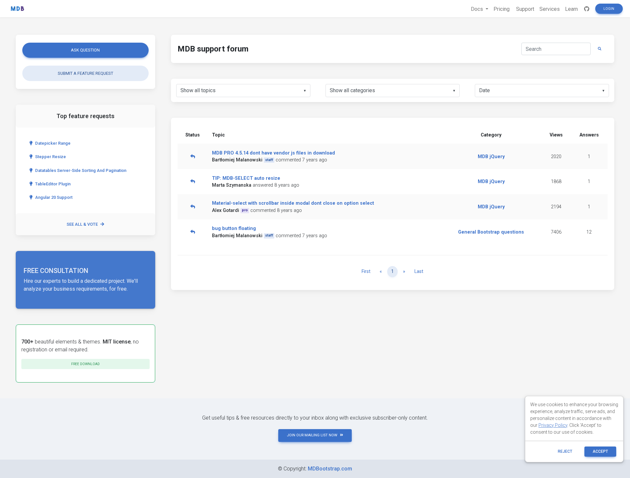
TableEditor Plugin (53, 183)
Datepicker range (53, 143)
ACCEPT (600, 451)
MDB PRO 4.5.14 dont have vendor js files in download (273, 153)
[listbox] (243, 90)
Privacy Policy (552, 425)
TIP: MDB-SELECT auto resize (246, 178)
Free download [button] (85, 364)
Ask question (85, 50)
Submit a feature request (85, 73)
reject (565, 451)
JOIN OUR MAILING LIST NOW (312, 435)
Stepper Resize (50, 156)
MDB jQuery (491, 156)
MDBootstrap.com (330, 469)
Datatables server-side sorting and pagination (80, 170)
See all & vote (82, 224)
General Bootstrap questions (491, 232)
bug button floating (234, 228)
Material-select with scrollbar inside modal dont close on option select (293, 203)
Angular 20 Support (54, 197)
